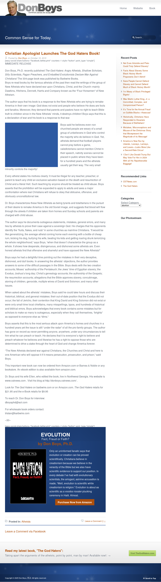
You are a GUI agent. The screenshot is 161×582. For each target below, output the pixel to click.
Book (152, 8)
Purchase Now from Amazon (75, 502)
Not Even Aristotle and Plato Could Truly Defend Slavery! (136, 65)
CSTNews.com (130, 181)
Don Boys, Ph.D (25, 578)
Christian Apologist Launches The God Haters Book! (52, 53)
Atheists (26, 521)
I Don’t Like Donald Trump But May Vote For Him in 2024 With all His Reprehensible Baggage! (136, 159)
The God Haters (130, 185)
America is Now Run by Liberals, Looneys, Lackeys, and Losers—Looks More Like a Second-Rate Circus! (136, 145)
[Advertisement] (80, 27)
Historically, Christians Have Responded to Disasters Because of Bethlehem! (136, 119)
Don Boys (22, 58)
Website (138, 8)
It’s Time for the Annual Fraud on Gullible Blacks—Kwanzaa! (137, 111)
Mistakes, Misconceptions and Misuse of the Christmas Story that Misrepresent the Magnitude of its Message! (137, 132)
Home (123, 8)
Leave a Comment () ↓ (95, 520)
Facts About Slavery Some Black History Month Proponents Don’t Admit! (135, 73)
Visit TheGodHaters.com (142, 553)
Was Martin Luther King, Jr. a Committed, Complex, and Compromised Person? (136, 102)
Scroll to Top (150, 578)
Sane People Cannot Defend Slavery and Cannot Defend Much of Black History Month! (136, 84)
